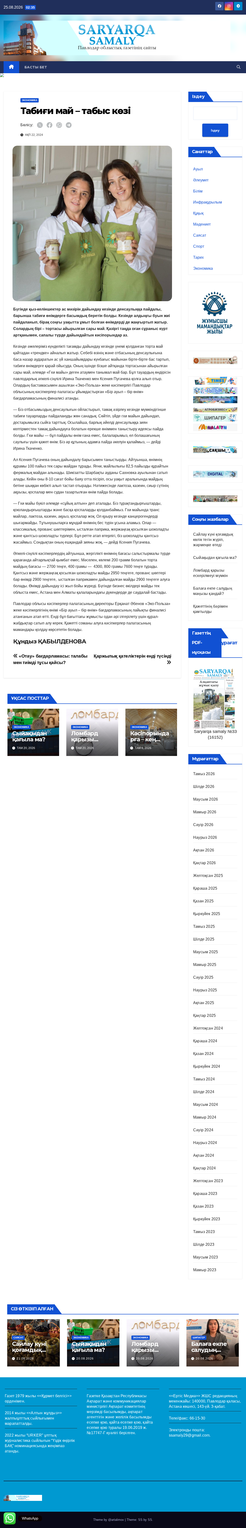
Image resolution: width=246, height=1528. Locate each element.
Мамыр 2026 (204, 812)
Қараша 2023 (205, 1194)
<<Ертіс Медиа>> (184, 1396)
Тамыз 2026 (204, 774)
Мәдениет (202, 224)
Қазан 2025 (203, 901)
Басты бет (36, 67)
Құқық (198, 213)
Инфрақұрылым (207, 202)
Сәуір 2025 (203, 977)
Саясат (199, 235)
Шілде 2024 (203, 1092)
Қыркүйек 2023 (206, 1219)
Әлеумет (201, 180)
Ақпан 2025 (203, 1003)
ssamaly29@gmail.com (189, 1435)
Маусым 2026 (205, 799)
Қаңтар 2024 (204, 1168)
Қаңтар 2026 (204, 863)
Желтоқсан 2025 (208, 876)
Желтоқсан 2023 (208, 1181)
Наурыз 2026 (205, 837)
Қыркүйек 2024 (206, 1066)
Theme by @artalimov (109, 1520)
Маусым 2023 (205, 1257)
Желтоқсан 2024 (208, 1028)
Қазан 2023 (203, 1206)
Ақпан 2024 (203, 1155)
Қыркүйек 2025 (206, 914)
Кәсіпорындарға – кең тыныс (149, 739)
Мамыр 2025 (204, 965)
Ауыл (198, 169)
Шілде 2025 (203, 939)
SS (150, 1520)
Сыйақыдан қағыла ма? (29, 736)
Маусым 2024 (205, 1105)
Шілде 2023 (203, 1244)
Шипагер (199, 1337)
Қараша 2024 (205, 1041)
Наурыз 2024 (205, 1143)
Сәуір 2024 (203, 1130)
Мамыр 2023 (204, 1270)
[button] (238, 67)
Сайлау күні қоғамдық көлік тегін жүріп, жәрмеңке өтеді (213, 539)
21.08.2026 (25, 1358)
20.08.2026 (85, 1358)
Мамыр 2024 (204, 1117)
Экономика (29, 100)
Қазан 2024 (203, 1054)
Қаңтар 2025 (204, 1015)
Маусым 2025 (205, 952)
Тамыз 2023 (204, 1232)
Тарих (198, 257)
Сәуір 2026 (203, 825)
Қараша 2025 (205, 888)
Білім (198, 191)
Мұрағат (227, 643)
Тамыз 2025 (204, 926)
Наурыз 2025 (205, 990)
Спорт (198, 246)
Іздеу (198, 96)
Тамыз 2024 (204, 1079)
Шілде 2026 (203, 787)
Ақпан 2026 (203, 850)
